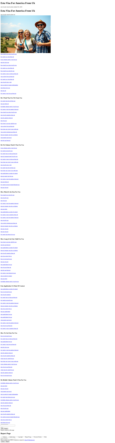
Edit (2, 428)
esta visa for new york (6, 82)
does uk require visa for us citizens (9, 135)
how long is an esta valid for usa (9, 123)
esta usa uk (3, 90)
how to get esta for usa (6, 259)
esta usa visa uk (4, 187)
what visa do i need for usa (7, 358)
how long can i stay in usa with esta (9, 129)
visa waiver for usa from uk (7, 76)
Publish (6, 428)
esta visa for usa (4, 197)
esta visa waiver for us (6, 256)
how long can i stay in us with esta (9, 170)
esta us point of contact (6, 276)
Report (7, 441)
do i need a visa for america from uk (9, 109)
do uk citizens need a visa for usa (9, 59)
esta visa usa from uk (6, 267)
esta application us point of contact (9, 173)
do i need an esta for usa (7, 151)
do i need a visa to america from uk (9, 214)
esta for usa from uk (5, 140)
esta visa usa (4, 120)
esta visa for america (6, 294)
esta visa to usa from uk (6, 325)
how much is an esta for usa (7, 71)
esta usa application (5, 311)
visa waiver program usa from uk (9, 132)
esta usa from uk (5, 103)
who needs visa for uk (6, 137)
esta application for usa (6, 264)
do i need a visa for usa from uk (8, 93)
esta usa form (4, 209)
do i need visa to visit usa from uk (9, 153)
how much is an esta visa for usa (9, 54)
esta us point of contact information (9, 85)
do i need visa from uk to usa (8, 234)
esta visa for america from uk (8, 115)
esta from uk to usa (5, 88)
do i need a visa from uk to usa (8, 273)
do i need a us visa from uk (7, 56)
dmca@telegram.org (30, 440)
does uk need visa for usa (7, 176)
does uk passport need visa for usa (9, 156)
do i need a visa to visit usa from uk (9, 73)
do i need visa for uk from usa (8, 101)
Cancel (2, 441)
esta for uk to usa (5, 62)
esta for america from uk (7, 118)
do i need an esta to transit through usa (10, 184)
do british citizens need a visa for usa (10, 106)
